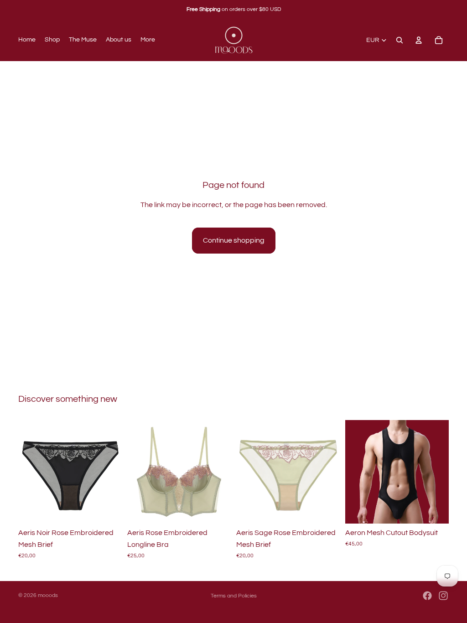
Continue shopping (234, 240)
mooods (48, 595)
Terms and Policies (234, 596)
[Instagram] (443, 595)
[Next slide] (112, 472)
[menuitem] (148, 40)
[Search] (399, 40)
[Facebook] (427, 595)
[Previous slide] (28, 472)
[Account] (419, 40)
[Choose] (107, 510)
